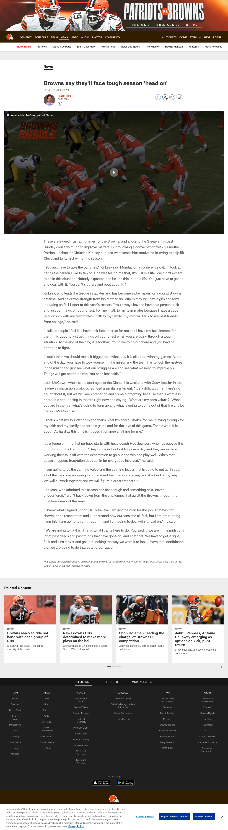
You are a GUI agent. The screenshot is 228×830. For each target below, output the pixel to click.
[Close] (222, 817)
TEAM (15, 692)
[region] (114, 817)
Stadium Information (207, 742)
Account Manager (81, 713)
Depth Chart (15, 710)
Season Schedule (123, 698)
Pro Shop (207, 719)
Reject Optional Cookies (174, 816)
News (46, 698)
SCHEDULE (123, 692)
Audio (47, 716)
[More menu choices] (124, 37)
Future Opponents (123, 713)
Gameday (167, 707)
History (15, 748)
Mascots (167, 719)
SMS (207, 730)
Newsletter (208, 724)
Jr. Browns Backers (167, 730)
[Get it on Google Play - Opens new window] (126, 784)
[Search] (163, 37)
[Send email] (172, 99)
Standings (15, 736)
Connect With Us (208, 736)
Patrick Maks (64, 95)
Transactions (15, 724)
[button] (114, 172)
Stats (14, 730)
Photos (46, 710)
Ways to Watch (47, 742)
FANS (167, 692)
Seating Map (81, 733)
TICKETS (81, 692)
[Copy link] (179, 97)
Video (46, 704)
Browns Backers (167, 724)
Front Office (15, 742)
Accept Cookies (204, 816)
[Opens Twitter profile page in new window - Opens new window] (60, 104)
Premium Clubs (81, 727)
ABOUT (207, 692)
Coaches (15, 704)
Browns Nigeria (207, 713)
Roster (15, 698)
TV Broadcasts (47, 736)
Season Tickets (81, 707)
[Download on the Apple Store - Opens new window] (101, 783)
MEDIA (46, 692)
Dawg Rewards (167, 742)
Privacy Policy (76, 826)
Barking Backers (167, 736)
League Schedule (123, 719)
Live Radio (46, 722)
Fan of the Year (167, 713)
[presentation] (222, 667)
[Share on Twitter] (165, 99)
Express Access (81, 745)
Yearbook (15, 754)
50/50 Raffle (167, 748)
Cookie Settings (145, 816)
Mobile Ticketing (81, 739)
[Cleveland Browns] (114, 799)
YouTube (47, 748)
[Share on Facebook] (158, 99)
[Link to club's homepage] (10, 37)
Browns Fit (208, 707)
